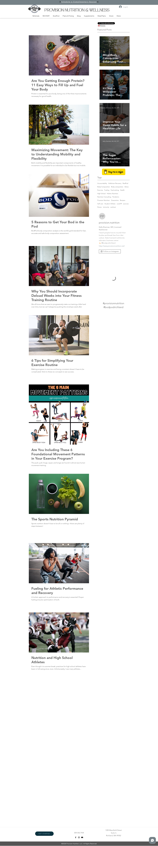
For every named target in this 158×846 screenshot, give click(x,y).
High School (101, 193)
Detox (127, 187)
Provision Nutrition (103, 200)
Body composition (117, 187)
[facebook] (76, 837)
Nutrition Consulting (104, 197)
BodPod (125, 183)
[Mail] (82, 837)
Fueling (106, 190)
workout (113, 207)
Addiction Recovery (114, 183)
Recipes (122, 200)
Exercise (100, 190)
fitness (99, 207)
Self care (100, 204)
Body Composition (103, 187)
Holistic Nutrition (112, 193)
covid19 (119, 204)
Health (122, 190)
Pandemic (115, 197)
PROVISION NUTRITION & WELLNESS (76, 10)
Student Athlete (109, 204)
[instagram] (79, 837)
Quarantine (115, 200)
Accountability (102, 183)
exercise (126, 204)
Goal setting (115, 190)
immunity (106, 207)
